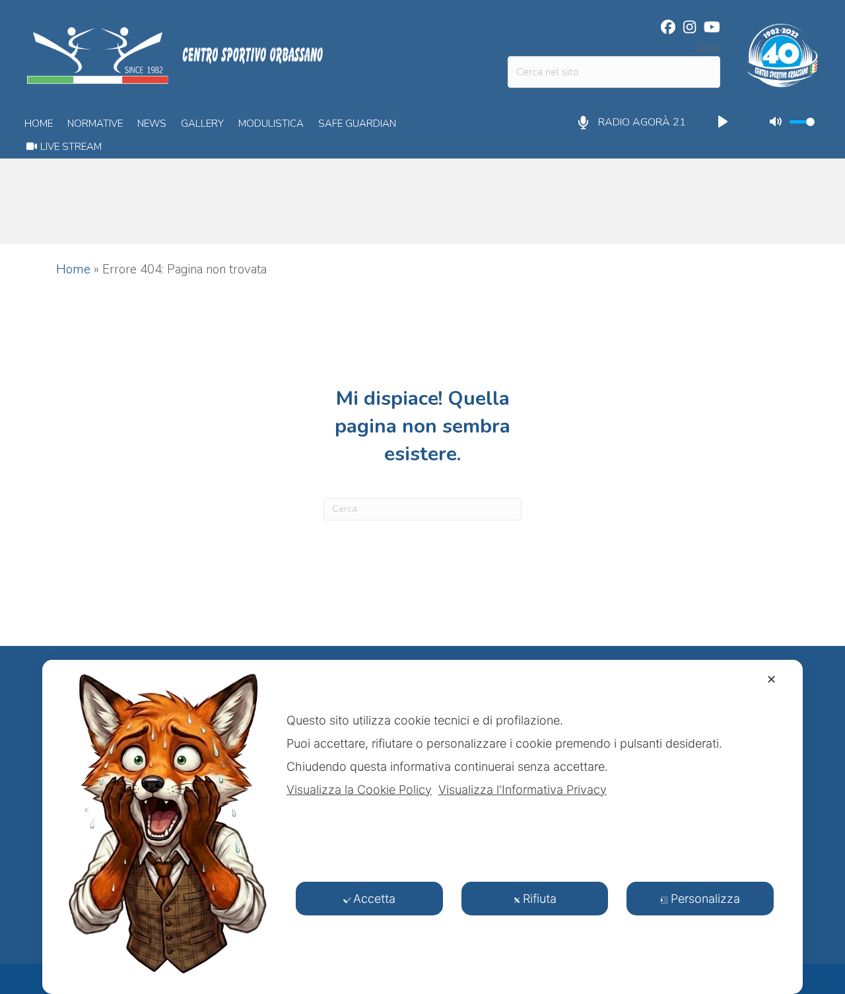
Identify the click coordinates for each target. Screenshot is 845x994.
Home (38, 123)
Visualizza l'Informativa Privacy (522, 790)
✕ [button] (771, 679)
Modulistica (271, 123)
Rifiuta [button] (540, 898)
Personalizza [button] (705, 898)
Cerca (707, 48)
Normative (95, 123)
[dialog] (422, 827)
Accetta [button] (374, 898)
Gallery (202, 123)
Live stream (70, 146)
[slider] (802, 122)
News (151, 123)
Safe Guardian (357, 123)
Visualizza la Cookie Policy (359, 790)
